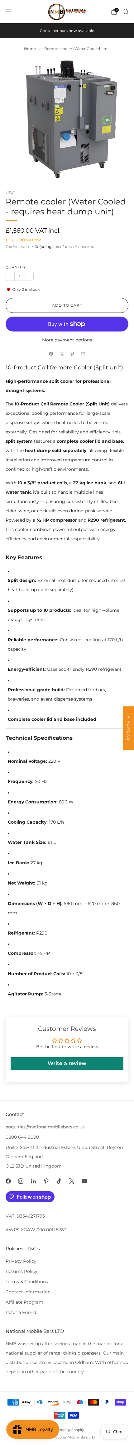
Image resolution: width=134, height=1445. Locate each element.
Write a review (67, 1063)
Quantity (16, 267)
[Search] (125, 11)
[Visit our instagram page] (21, 1181)
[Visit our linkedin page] (33, 1181)
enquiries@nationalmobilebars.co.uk (45, 1126)
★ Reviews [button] (129, 728)
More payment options (67, 339)
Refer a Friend (21, 1312)
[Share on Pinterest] (72, 353)
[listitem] (67, 30)
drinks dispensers (82, 1353)
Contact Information (28, 1291)
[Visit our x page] (71, 1181)
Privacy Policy (21, 1261)
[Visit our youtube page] (84, 1181)
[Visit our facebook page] (8, 1181)
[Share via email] (83, 353)
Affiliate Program (24, 1302)
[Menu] (9, 12)
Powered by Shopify (67, 1430)
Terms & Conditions (27, 1281)
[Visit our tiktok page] (59, 1181)
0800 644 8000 (22, 1137)
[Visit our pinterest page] (46, 1181)
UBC (10, 192)
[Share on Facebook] (51, 353)
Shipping (43, 247)
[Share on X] (62, 353)
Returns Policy (21, 1271)
